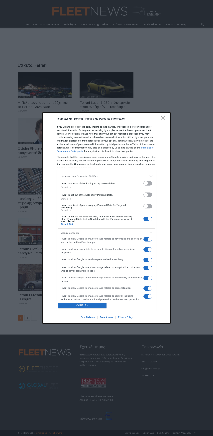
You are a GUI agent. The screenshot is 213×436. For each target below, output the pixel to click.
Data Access (106, 317)
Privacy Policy (125, 317)
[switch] (147, 183)
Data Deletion (88, 317)
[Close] (164, 119)
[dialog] (106, 218)
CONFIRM (82, 305)
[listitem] (106, 176)
